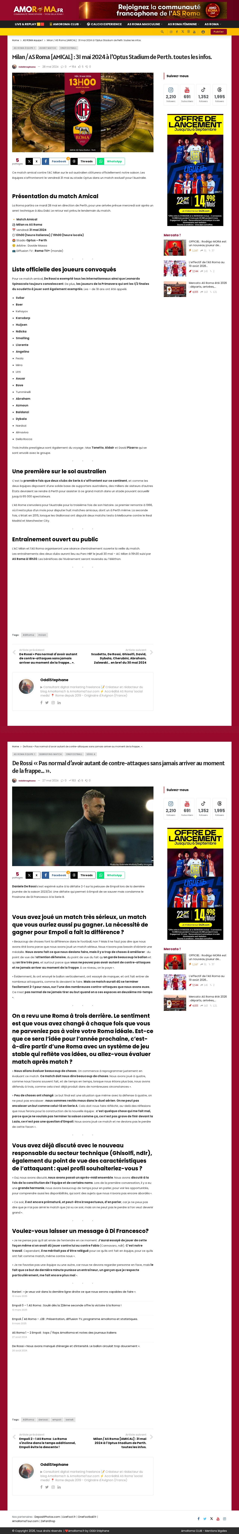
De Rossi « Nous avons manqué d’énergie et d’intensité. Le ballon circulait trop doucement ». (76, 1346)
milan (42, 635)
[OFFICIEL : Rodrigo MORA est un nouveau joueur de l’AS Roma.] (175, 248)
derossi (43, 1419)
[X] (182, 32)
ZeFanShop (48, 1521)
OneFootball (68, 48)
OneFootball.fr (87, 1517)
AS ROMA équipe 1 (24, 48)
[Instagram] (171, 32)
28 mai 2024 (50, 67)
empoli (56, 1419)
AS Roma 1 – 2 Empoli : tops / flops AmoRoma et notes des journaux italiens (64, 1333)
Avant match (47, 48)
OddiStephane (27, 66)
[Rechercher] (162, 32)
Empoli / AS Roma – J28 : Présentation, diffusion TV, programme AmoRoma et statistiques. (75, 1319)
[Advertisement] (82, 599)
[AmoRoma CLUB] (203, 32)
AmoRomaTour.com (25, 1521)
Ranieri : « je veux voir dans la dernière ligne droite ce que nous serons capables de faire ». (74, 1292)
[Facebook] (177, 32)
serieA (70, 1419)
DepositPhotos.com (47, 1517)
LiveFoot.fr (69, 1517)
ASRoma (28, 635)
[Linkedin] (59, 703)
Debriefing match (50, 754)
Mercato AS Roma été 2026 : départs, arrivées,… (208, 285)
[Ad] (153, 10)
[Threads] (188, 32)
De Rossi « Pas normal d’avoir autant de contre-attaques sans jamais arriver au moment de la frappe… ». (118, 767)
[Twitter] (47, 703)
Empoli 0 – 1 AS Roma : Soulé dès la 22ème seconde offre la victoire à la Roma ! (66, 1305)
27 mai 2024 (50, 780)
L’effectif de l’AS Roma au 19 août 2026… (206, 264)
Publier (219, 31)
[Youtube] (194, 32)
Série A (91, 754)
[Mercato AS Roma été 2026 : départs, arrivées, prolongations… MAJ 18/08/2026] (175, 289)
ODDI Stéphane (99, 1531)
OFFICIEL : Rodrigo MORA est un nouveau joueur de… (207, 243)
